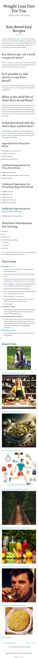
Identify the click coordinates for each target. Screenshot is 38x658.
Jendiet (28, 647)
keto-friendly (5, 133)
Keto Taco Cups (30, 643)
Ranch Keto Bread (11, 211)
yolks (7, 286)
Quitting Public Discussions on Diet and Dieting (19, 653)
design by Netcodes (19, 657)
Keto (9, 307)
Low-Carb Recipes (13, 647)
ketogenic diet (19, 39)
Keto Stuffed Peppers (9, 643)
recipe (6, 62)
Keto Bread (11, 266)
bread (14, 88)
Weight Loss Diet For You (19, 9)
